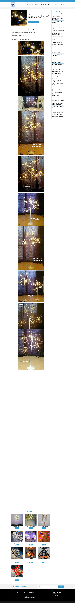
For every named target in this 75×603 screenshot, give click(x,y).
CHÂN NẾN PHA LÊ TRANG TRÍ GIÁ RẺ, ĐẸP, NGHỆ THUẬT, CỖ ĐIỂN (57, 34)
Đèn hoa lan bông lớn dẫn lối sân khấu (30, 543)
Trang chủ (12, 8)
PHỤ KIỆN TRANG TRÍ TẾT (56, 109)
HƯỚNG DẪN (42, 4)
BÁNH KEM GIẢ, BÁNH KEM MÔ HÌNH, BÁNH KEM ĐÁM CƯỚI (57, 19)
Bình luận (32, 29)
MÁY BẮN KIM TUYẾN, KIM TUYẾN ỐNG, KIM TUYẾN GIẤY (58, 14)
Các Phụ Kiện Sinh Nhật (55, 57)
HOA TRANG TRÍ (54, 86)
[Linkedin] (34, 24)
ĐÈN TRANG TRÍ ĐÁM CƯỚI (23, 8)
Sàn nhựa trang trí (54, 78)
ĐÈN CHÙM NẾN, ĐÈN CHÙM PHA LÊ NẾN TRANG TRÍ (57, 40)
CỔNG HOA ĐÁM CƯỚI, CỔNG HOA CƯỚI (58, 36)
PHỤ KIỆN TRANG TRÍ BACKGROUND (57, 112)
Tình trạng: (29, 19)
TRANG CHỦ (27, 4)
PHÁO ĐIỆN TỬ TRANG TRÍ (56, 16)
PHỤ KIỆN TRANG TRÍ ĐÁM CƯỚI (57, 42)
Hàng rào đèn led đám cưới (17, 543)
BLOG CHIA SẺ (47, 4)
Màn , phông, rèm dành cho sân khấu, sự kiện (58, 107)
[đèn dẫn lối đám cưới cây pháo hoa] (13, 4)
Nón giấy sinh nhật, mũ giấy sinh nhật (57, 64)
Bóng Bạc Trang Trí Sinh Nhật (56, 52)
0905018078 (16, 0)
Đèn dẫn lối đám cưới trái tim (17, 526)
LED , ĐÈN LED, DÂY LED (55, 97)
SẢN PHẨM (36, 4)
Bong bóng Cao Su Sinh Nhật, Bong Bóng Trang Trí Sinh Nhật (58, 55)
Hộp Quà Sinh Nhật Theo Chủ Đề (56, 69)
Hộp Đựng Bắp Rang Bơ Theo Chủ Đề (57, 71)
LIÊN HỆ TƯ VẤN (53, 4)
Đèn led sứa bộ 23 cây (44, 543)
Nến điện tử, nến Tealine (55, 95)
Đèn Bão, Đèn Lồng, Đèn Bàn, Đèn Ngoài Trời (57, 117)
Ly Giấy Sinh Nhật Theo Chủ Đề (56, 66)
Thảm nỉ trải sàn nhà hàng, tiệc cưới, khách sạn (57, 81)
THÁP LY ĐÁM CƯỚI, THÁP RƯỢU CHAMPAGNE (57, 22)
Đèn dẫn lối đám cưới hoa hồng (30, 526)
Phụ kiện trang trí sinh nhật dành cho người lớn (57, 50)
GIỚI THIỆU (31, 4)
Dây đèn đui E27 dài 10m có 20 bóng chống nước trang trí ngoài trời (57, 104)
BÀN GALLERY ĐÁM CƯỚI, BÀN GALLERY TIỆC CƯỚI (58, 101)
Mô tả (28, 29)
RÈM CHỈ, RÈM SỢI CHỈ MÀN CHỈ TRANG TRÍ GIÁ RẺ (58, 31)
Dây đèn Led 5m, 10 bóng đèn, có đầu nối (17, 560)
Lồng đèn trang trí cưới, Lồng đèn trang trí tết (57, 93)
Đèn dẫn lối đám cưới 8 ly (44, 526)
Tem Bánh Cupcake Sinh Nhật (56, 62)
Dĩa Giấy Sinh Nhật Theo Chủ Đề (56, 73)
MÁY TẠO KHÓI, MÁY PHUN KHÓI (57, 76)
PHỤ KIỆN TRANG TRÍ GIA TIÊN (56, 46)
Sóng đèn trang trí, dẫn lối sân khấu (57, 114)
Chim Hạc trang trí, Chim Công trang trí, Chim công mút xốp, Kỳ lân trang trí (57, 90)
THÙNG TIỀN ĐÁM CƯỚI (55, 24)
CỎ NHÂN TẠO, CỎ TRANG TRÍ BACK (57, 44)
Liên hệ (33, 21)
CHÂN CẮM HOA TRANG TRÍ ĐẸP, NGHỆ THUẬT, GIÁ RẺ (58, 28)
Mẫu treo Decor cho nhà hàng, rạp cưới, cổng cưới (57, 84)
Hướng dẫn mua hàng (41, 592)
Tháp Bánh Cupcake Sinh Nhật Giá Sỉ (57, 60)
